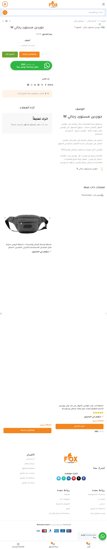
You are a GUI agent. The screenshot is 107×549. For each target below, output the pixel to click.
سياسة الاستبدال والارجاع (59, 514)
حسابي (102, 504)
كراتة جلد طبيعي (28, 483)
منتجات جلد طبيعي (27, 473)
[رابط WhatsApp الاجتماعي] (31, 85)
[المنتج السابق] (9, 21)
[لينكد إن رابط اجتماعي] (35, 85)
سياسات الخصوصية (96, 495)
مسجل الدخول (29, 125)
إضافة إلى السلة (29, 54)
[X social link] (42, 85)
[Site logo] (53, 4)
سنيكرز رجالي (79, 21)
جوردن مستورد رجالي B (87, 169)
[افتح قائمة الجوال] (103, 4)
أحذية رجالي (91, 21)
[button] (27, 430)
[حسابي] (5, 4)
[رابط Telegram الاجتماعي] (28, 85)
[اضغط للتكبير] (100, 24)
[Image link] (71, 458)
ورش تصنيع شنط (97, 514)
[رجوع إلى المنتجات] (6, 21)
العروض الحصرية (63, 504)
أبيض (27, 40)
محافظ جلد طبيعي (27, 478)
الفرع (68, 509)
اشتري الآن (9, 54)
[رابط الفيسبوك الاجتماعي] (45, 85)
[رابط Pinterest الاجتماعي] (38, 85)
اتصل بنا (101, 499)
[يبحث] (5, 12)
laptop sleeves (28, 469)
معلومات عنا (65, 499)
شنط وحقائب (29, 464)
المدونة (67, 495)
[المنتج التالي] (3, 21)
